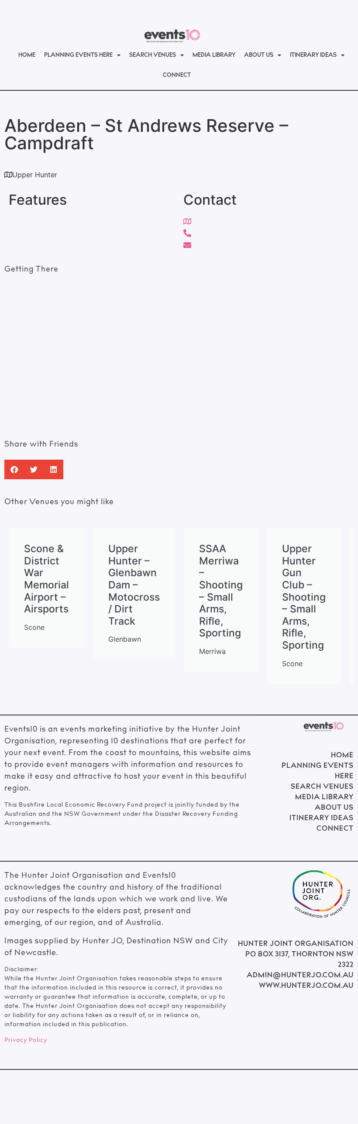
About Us (258, 55)
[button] (14, 469)
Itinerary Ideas (313, 55)
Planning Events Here (78, 55)
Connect (177, 75)
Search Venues (152, 55)
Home (26, 55)
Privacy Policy (25, 1041)
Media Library (214, 55)
